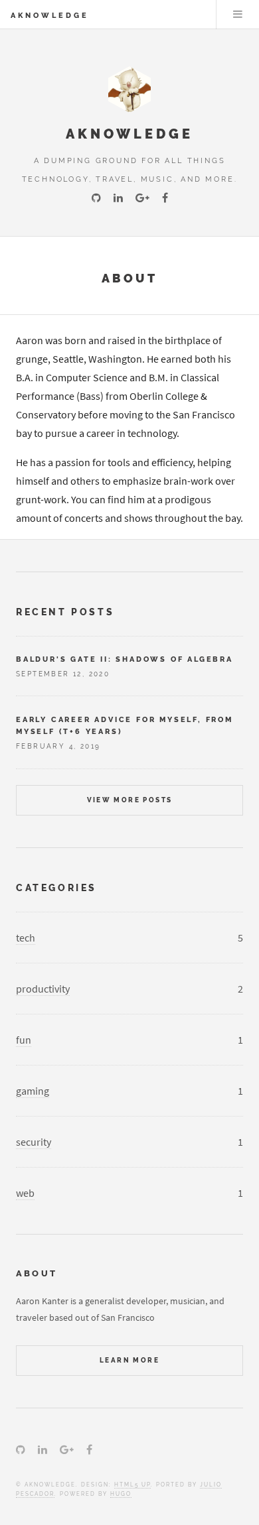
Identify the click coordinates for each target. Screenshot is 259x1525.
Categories (56, 887)
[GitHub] (96, 198)
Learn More (129, 1360)
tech (25, 937)
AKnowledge (50, 15)
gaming (32, 1090)
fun (23, 1039)
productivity (43, 988)
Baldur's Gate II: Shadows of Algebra (124, 659)
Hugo (120, 1494)
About (129, 278)
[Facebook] (165, 198)
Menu (237, 14)
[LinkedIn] (118, 198)
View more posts (130, 800)
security (33, 1141)
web (25, 1192)
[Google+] (142, 198)
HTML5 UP (132, 1484)
